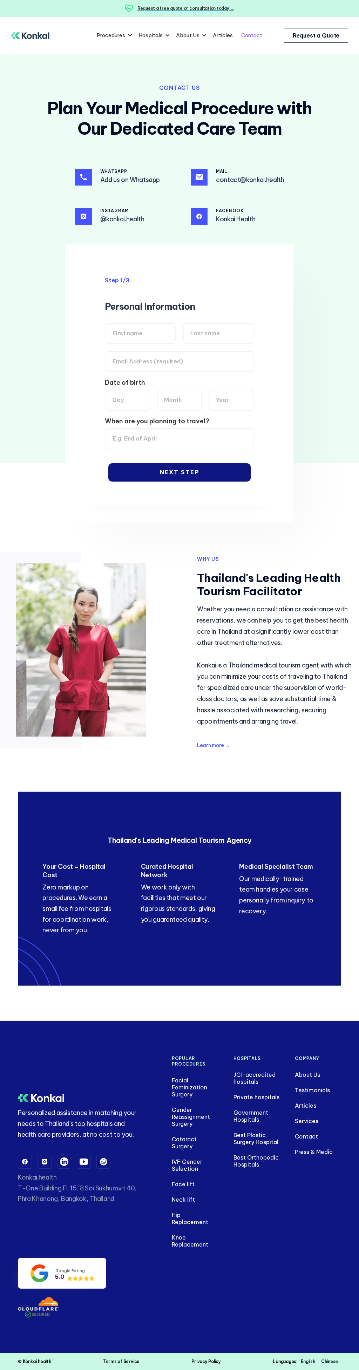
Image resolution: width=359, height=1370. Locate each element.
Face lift (183, 1184)
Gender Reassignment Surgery (191, 1116)
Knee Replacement (190, 1241)
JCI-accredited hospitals (254, 1078)
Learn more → (213, 745)
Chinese (329, 1361)
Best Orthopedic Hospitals (256, 1161)
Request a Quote (316, 35)
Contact (251, 35)
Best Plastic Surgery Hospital (255, 1138)
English (308, 1361)
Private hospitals (256, 1097)
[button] (113, 35)
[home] (30, 35)
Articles (223, 35)
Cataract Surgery (184, 1143)
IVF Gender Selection (187, 1165)
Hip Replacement (190, 1218)
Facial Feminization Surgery (189, 1087)
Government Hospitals (250, 1116)
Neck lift (183, 1199)
